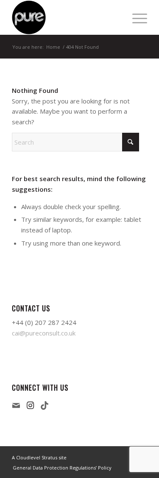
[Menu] (135, 17)
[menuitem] (135, 17)
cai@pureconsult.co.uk (43, 333)
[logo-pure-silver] (66, 17)
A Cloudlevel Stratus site (39, 457)
